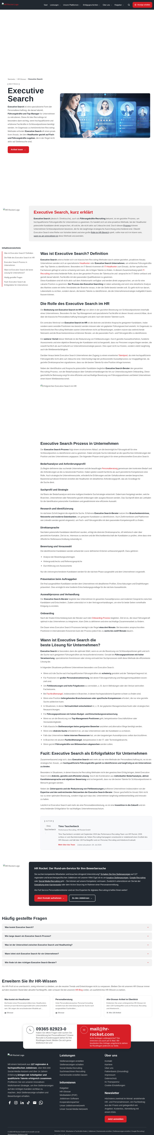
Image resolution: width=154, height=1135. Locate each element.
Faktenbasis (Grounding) (116, 1071)
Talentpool (123, 355)
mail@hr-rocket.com (102, 1031)
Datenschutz (111, 1078)
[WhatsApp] (41, 1103)
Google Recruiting (137, 877)
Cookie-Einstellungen (115, 1085)
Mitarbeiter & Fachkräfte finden (76, 1131)
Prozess (127, 225)
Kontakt (108, 1061)
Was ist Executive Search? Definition (18, 253)
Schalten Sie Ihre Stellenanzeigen (115, 874)
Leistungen (54, 5)
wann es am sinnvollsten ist (46, 235)
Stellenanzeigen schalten (72, 1064)
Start (46, 5)
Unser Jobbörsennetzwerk (72, 1105)
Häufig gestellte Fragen (13, 277)
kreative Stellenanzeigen (117, 877)
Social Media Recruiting (49, 881)
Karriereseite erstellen (104, 1131)
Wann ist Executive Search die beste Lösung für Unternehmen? (18, 271)
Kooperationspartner (69, 1102)
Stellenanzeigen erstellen (72, 1061)
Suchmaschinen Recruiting (72, 1071)
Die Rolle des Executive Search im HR (19, 257)
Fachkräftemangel (55, 693)
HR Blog (79, 989)
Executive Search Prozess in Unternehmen (15, 264)
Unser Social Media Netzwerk (74, 1109)
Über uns (106, 5)
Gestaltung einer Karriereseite (47, 884)
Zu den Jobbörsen (80, 898)
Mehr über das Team (66, 845)
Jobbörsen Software (69, 1098)
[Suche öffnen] (128, 4)
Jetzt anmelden (115, 1119)
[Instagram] (16, 1103)
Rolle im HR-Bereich (100, 232)
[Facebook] (10, 1103)
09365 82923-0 (51, 1028)
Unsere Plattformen (71, 5)
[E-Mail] (35, 1103)
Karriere (108, 1064)
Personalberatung (110, 468)
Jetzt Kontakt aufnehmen (49, 898)
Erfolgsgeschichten (91, 5)
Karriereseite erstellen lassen (73, 1074)
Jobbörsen (92, 1131)
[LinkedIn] (22, 1103)
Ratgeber (118, 5)
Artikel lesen (17, 149)
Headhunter (85, 263)
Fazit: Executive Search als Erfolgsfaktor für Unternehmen (16, 283)
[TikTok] (28, 1103)
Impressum (110, 1074)
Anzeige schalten (143, 5)
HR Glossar (21, 79)
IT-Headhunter (110, 266)
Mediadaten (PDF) (68, 1095)
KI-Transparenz (112, 1081)
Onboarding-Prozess (101, 617)
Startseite (11, 79)
